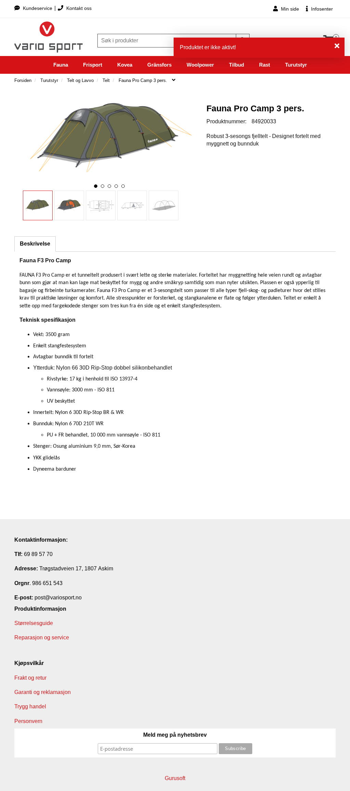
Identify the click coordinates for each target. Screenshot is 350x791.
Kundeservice (38, 8)
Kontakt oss (78, 8)
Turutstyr (296, 65)
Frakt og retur (30, 678)
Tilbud (236, 65)
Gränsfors (159, 65)
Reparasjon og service (41, 637)
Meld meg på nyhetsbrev (175, 735)
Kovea (124, 65)
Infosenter (321, 9)
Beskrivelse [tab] (35, 244)
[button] (95, 186)
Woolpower (200, 65)
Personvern (28, 721)
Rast (264, 65)
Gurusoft (175, 778)
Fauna (60, 65)
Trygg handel (30, 706)
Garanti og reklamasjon (42, 692)
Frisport (92, 65)
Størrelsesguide (33, 623)
